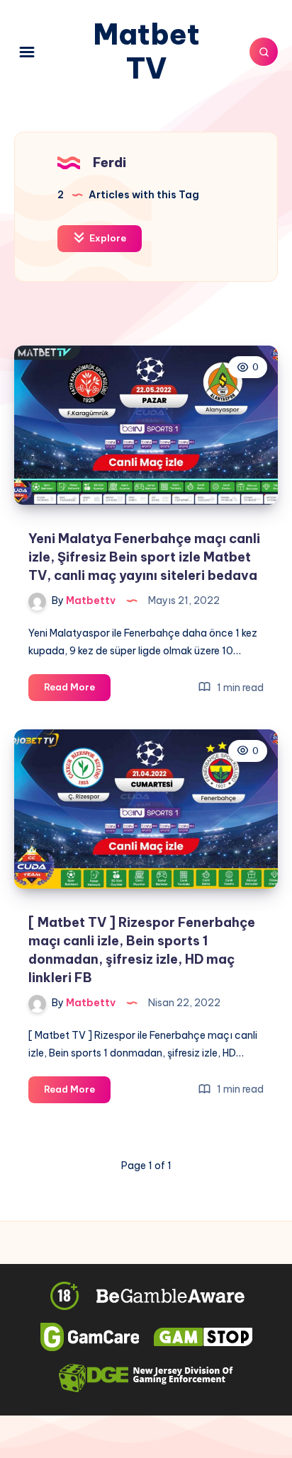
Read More (77, 690)
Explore (106, 238)
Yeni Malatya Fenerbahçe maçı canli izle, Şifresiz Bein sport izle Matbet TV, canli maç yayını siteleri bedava (144, 556)
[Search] (263, 52)
